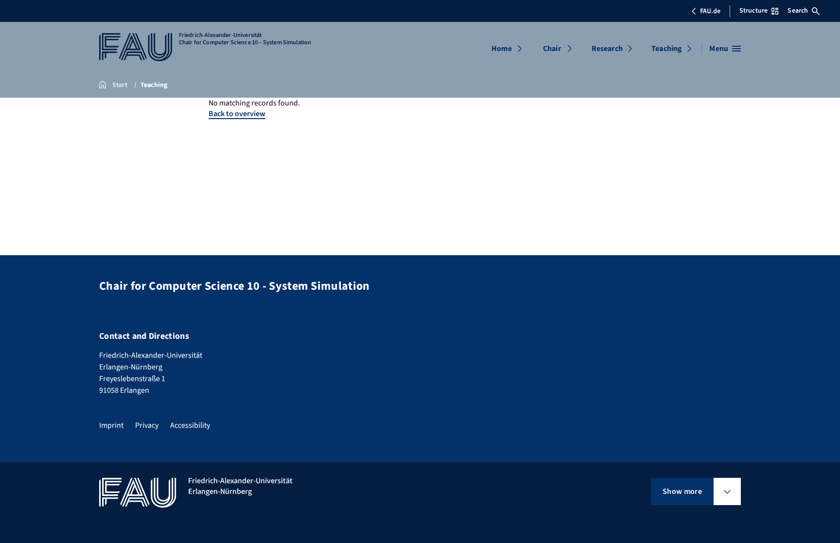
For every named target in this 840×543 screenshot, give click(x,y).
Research (607, 48)
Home (501, 48)
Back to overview (237, 113)
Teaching (666, 48)
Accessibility (190, 425)
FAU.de (710, 11)
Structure (753, 11)
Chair (552, 48)
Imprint (111, 425)
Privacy (146, 425)
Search (798, 11)
